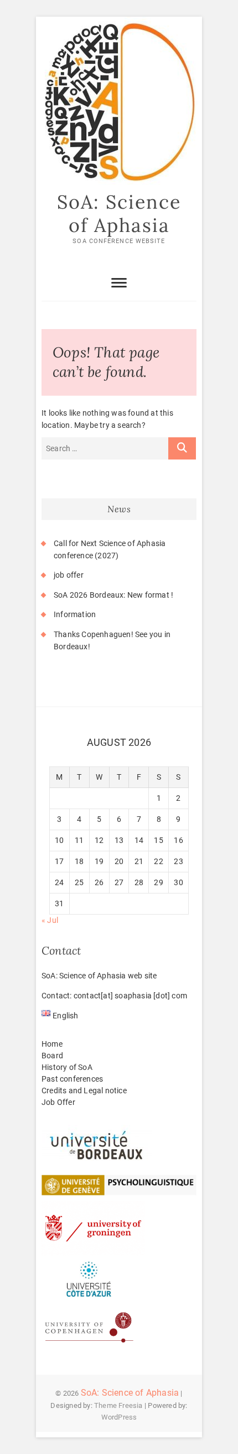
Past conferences (72, 1078)
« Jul (50, 920)
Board (52, 1055)
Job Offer (58, 1102)
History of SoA (67, 1067)
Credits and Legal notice (84, 1090)
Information (75, 614)
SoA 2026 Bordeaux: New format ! (113, 594)
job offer (69, 575)
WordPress (119, 1417)
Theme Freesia (118, 1405)
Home (52, 1043)
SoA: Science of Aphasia (119, 213)
